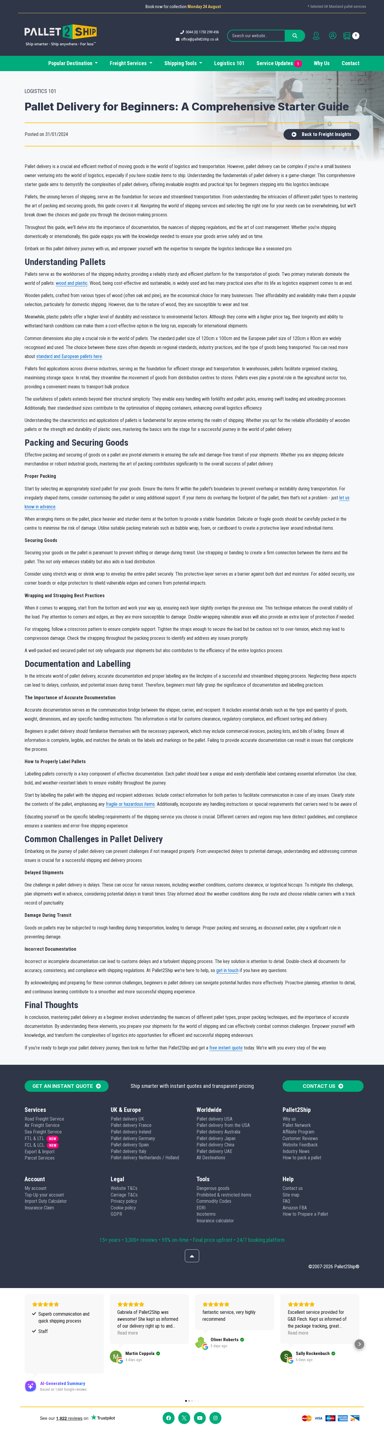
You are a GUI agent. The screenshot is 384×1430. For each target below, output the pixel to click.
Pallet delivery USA (214, 1119)
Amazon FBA (295, 1208)
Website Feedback (300, 1145)
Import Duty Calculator (46, 1201)
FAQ (286, 1201)
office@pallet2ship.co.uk (200, 39)
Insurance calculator (215, 1221)
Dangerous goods (213, 1188)
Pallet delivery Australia (218, 1132)
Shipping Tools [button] (181, 63)
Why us (289, 1119)
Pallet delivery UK (127, 1119)
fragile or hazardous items (130, 804)
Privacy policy (124, 1201)
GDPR (116, 1214)
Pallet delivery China (215, 1145)
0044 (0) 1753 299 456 (202, 32)
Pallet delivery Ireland (131, 1132)
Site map (291, 1195)
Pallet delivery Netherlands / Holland (145, 1158)
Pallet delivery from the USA (223, 1125)
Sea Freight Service (43, 1132)
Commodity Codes (213, 1201)
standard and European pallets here (69, 356)
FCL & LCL (34, 1145)
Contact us (293, 1188)
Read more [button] (127, 1333)
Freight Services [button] (129, 63)
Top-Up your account (44, 1195)
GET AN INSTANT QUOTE (62, 1086)
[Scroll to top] (192, 1256)
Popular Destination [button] (71, 63)
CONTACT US (319, 1086)
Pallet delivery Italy (128, 1151)
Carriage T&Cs (124, 1195)
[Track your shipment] (316, 35)
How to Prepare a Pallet (305, 1214)
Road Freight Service (44, 1119)
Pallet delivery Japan (216, 1138)
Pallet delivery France (131, 1125)
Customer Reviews (300, 1138)
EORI (201, 1208)
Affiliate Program (298, 1132)
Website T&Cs (124, 1188)
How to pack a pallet (302, 1158)
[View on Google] (116, 1356)
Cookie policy (123, 1208)
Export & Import (40, 1152)
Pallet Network (297, 1125)
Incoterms (206, 1214)
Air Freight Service (42, 1125)
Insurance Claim (39, 1208)
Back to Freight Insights (326, 134)
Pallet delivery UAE (214, 1151)
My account (35, 1188)
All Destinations (210, 1158)
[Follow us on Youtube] (200, 1418)
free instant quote (226, 1048)
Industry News (296, 1151)
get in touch (227, 970)
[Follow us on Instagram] (215, 1418)
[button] (24, 1344)
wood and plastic (72, 283)
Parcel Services (40, 1158)
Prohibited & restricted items (223, 1195)
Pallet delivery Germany (133, 1138)
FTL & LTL (34, 1138)
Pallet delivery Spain (130, 1145)
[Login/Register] (333, 35)
